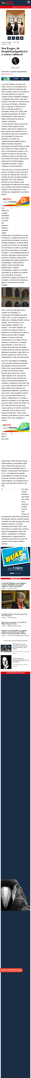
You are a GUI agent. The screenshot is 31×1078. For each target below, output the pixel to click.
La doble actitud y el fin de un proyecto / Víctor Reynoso (15, 615)
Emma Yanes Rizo (12, 588)
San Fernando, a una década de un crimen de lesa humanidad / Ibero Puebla (20, 646)
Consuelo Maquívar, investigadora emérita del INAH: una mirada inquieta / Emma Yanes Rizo (14, 585)
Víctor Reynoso (12, 617)
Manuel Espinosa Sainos (15, 626)
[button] (9, 38)
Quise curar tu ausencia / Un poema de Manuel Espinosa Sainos (14, 623)
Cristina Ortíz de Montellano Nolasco (18, 635)
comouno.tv (8, 74)
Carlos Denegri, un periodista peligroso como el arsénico (21, 660)
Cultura (16, 42)
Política (4, 617)
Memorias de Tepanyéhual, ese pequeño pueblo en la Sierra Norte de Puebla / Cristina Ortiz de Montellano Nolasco (14, 631)
